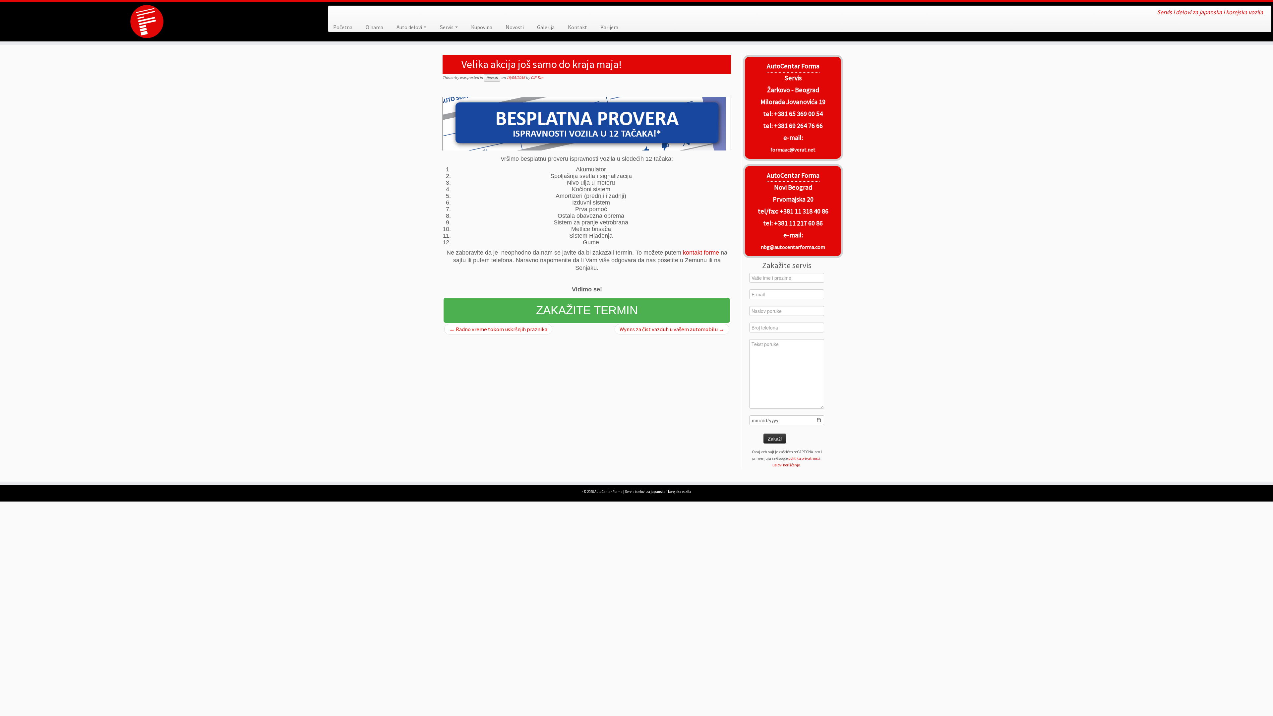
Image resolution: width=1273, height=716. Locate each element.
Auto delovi (409, 27)
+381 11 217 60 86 (798, 223)
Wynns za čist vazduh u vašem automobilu (672, 329)
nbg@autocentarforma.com (793, 247)
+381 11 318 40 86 (803, 211)
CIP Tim (537, 77)
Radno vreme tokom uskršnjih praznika (498, 329)
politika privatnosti (804, 458)
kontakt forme (701, 252)
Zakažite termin (587, 310)
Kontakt (577, 27)
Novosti (515, 27)
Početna (342, 27)
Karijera (609, 27)
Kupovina (481, 27)
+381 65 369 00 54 (798, 113)
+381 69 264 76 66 (798, 125)
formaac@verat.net (793, 149)
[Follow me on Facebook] (338, 12)
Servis (447, 27)
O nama (374, 27)
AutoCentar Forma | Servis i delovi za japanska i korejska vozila (642, 491)
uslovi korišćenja (786, 464)
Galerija (546, 27)
